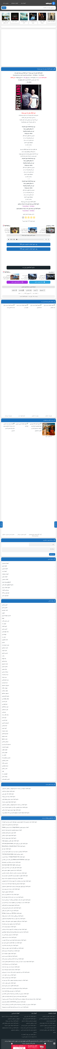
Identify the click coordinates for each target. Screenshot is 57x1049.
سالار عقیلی (4, 669)
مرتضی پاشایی (5, 741)
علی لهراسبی (4, 704)
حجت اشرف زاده (5, 645)
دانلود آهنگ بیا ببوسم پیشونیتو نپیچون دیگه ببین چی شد (15, 980)
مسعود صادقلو (5, 693)
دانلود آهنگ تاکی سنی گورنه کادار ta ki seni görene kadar (15, 843)
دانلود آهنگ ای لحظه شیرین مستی (10, 956)
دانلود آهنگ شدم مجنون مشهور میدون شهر (12, 870)
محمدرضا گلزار (5, 733)
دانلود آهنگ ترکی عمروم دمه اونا (9, 838)
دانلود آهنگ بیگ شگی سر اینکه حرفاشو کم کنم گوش (13, 918)
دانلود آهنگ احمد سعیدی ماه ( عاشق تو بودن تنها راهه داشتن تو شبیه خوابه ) (19, 822)
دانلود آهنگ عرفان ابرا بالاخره (8, 791)
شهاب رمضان (5, 690)
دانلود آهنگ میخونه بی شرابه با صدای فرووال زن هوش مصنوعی (16, 788)
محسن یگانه (5, 763)
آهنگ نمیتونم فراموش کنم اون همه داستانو (12, 830)
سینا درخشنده (5, 674)
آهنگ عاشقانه (14, 3)
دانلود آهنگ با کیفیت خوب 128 (27, 249)
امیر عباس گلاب (5, 621)
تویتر (35, 290)
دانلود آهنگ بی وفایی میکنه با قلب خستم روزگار (12, 916)
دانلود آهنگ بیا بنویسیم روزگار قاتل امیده (11, 991)
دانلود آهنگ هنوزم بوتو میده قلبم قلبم (11, 905)
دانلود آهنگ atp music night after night (11, 865)
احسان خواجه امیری (6, 615)
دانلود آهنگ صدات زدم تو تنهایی (9, 937)
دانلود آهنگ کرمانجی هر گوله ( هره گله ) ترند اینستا (13, 883)
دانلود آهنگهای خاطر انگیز (7, 585)
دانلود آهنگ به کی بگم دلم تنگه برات (10, 945)
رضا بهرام (4, 658)
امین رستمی (4, 605)
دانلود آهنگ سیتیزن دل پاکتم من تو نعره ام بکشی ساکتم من (15, 993)
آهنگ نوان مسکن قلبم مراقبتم (9, 833)
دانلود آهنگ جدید (24, 296)
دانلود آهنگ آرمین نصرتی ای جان (28, 1025)
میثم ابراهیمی (5, 766)
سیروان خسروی (5, 685)
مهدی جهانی (4, 749)
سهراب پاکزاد (4, 688)
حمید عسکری (5, 648)
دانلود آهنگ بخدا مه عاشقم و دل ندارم (10, 894)
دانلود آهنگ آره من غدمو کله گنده (9, 964)
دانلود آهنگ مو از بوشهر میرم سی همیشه (11, 924)
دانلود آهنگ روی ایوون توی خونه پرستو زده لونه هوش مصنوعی (16, 886)
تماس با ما (5, 3)
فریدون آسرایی (5, 723)
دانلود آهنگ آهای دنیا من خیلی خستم (10, 985)
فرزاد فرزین (4, 720)
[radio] (34, 218)
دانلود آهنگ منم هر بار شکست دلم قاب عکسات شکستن (14, 873)
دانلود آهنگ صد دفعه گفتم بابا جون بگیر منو (12, 943)
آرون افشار (4, 626)
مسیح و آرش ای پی (6, 744)
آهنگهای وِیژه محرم (6, 582)
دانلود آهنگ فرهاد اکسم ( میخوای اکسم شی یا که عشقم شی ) (15, 812)
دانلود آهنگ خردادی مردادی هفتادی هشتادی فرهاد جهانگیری (15, 932)
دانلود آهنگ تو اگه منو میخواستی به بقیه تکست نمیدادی (15, 988)
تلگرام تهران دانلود (39, 282)
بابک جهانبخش (5, 631)
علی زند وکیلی (5, 709)
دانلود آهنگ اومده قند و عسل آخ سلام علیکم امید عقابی (14, 996)
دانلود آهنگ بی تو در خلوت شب (9, 975)
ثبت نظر (52, 554)
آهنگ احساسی (5, 563)
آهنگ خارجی (5, 568)
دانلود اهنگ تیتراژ (6, 587)
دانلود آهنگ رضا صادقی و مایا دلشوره (10, 824)
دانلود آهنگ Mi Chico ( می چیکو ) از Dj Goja (12, 913)
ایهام (3, 618)
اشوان (3, 613)
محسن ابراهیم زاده (6, 758)
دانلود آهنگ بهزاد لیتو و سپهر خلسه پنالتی (11, 810)
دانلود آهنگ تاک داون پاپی (8, 794)
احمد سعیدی (5, 610)
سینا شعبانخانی (5, 680)
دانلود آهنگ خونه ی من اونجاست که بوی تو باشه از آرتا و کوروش (16, 881)
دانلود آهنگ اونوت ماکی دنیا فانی (9, 835)
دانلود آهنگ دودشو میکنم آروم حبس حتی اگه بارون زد (14, 940)
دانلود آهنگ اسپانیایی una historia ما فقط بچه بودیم (14, 1002)
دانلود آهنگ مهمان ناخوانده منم (9, 953)
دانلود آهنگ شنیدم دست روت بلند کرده (11, 967)
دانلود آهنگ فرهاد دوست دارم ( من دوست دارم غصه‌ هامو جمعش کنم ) (18, 961)
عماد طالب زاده (5, 715)
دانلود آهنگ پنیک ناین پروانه (8, 796)
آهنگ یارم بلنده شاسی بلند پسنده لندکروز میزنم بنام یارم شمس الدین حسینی (29, 1030)
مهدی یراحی (4, 752)
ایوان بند (4, 623)
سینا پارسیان (5, 682)
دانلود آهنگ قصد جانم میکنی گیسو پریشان (11, 908)
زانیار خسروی (5, 664)
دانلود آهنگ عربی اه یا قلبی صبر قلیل (10, 910)
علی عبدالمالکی (5, 707)
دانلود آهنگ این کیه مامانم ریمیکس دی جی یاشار (13, 959)
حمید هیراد (4, 650)
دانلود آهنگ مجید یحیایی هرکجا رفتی (10, 799)
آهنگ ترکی (4, 566)
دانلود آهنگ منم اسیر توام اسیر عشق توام (11, 862)
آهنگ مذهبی (5, 579)
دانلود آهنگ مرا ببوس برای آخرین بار (10, 934)
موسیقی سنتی (5, 595)
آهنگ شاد (23, 3)
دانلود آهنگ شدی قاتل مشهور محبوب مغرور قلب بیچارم (14, 921)
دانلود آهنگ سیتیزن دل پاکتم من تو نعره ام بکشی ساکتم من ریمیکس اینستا (19, 1004)
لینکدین (28, 290)
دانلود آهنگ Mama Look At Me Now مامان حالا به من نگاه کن (16, 859)
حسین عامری (5, 653)
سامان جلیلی (5, 666)
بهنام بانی (4, 634)
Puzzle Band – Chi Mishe (28, 206)
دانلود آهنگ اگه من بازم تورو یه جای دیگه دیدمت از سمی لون (16, 972)
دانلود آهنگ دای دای (6, 849)
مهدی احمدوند (5, 747)
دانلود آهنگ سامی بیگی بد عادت (9, 983)
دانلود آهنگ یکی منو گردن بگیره (9, 977)
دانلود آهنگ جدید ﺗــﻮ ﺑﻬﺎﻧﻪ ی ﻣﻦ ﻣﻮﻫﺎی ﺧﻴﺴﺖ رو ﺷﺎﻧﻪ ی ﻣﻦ (16, 902)
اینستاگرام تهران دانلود (16, 282)
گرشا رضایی (4, 725)
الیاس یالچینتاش (6, 779)
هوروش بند (4, 774)
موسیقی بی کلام (5, 593)
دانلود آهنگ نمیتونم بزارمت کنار (9, 926)
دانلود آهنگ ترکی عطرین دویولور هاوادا (10, 841)
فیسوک (41, 290)
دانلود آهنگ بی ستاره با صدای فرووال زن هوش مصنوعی (14, 804)
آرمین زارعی (4, 629)
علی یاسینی (4, 701)
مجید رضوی (4, 736)
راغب (3, 656)
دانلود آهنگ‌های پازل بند (28, 267)
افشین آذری (4, 607)
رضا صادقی (4, 661)
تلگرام (13, 290)
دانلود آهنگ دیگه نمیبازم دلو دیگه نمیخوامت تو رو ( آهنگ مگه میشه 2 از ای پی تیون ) (21, 999)
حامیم (3, 642)
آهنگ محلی (4, 577)
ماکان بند (4, 755)
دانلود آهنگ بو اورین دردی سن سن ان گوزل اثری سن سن (15, 851)
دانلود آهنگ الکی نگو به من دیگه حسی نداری (12, 867)
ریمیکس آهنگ (5, 590)
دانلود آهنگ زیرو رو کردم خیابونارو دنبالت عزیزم (12, 878)
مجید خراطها (4, 739)
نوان (3, 771)
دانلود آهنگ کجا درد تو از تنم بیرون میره (11, 889)
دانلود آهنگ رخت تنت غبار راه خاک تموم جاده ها (12, 897)
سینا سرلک (4, 677)
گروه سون (4, 728)
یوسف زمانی (4, 776)
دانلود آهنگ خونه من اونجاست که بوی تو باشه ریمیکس (14, 929)
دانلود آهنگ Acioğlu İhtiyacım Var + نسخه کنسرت (13, 857)
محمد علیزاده (5, 731)
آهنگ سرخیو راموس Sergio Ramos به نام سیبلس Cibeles (15, 827)
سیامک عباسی (5, 672)
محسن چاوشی (5, 760)
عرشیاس (4, 712)
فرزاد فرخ (4, 717)
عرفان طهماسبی (5, 699)
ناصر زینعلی (4, 768)
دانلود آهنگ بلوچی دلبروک (8, 892)
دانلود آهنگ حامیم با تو (50, 1028)
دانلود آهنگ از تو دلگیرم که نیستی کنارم (11, 951)
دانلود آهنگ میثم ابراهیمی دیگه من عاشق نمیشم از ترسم (15, 807)
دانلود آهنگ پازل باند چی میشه (45, 69)
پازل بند (30, 296)
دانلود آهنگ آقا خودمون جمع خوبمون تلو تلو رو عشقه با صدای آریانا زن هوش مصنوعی (29, 1021)
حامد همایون (5, 639)
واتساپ (20, 290)
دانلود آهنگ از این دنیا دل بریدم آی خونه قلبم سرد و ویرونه (15, 1007)
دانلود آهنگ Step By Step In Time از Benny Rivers (13, 846)
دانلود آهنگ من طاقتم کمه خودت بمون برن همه (13, 948)
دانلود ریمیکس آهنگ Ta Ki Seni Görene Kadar (12, 854)
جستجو (4, 7)
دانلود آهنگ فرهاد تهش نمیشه (9, 802)
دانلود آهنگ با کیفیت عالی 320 (27, 244)
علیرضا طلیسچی (5, 696)
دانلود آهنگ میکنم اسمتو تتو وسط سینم (11, 969)
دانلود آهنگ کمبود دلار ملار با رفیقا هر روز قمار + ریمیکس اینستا (16, 900)
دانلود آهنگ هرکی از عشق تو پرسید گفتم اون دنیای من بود (15, 875)
